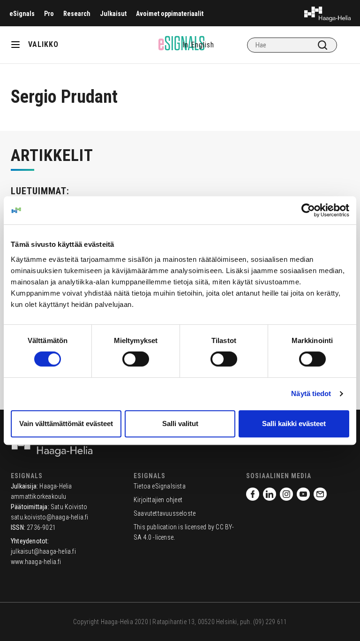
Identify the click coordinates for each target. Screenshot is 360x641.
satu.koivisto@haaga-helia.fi (50, 517)
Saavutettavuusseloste (164, 513)
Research (76, 13)
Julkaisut (113, 13)
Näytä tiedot (311, 393)
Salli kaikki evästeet (294, 423)
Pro (49, 13)
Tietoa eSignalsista (160, 486)
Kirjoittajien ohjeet (158, 500)
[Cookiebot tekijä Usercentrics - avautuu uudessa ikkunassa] (308, 210)
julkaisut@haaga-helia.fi (43, 551)
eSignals (22, 13)
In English (198, 44)
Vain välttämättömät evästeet (66, 423)
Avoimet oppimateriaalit (169, 13)
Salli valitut (180, 423)
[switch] (135, 358)
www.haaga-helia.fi (36, 561)
